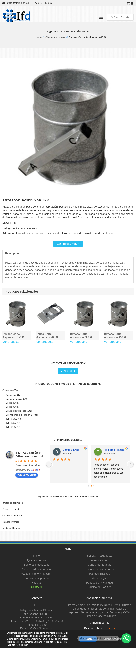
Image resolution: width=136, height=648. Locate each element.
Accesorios (11, 395)
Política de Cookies (99, 587)
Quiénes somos (36, 560)
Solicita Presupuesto (99, 555)
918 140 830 (44, 2)
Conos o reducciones (16, 411)
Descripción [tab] (12, 253)
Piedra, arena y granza (94, 612)
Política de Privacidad (99, 582)
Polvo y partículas (79, 605)
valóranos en (25, 474)
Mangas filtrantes (10, 522)
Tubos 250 (11, 423)
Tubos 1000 (11, 419)
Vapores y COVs (120, 612)
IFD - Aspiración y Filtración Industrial (29, 454)
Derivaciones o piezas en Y (19, 415)
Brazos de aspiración (12, 503)
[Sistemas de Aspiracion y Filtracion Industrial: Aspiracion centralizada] (16, 15)
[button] (126, 638)
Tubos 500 (11, 427)
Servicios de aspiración (36, 569)
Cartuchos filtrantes (11, 509)
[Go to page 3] (93, 486)
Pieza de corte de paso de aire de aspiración (88, 233)
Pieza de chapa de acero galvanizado (38, 233)
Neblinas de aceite (102, 608)
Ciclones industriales (12, 515)
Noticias (36, 582)
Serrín (116, 605)
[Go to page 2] (91, 486)
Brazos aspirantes (99, 560)
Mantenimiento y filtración (36, 573)
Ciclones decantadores (99, 569)
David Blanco (71, 449)
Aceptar (88, 638)
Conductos (7, 390)
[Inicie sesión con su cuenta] (132, 3)
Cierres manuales (55, 37)
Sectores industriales (36, 564)
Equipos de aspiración (36, 578)
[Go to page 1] (88, 486)
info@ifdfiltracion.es (17, 2)
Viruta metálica (101, 605)
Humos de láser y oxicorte (100, 616)
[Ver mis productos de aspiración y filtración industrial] (128, 3)
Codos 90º (11, 407)
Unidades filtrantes (11, 528)
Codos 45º (11, 403)
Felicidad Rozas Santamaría (115, 449)
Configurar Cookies (113, 638)
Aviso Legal (99, 578)
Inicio (39, 37)
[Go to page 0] (85, 485)
